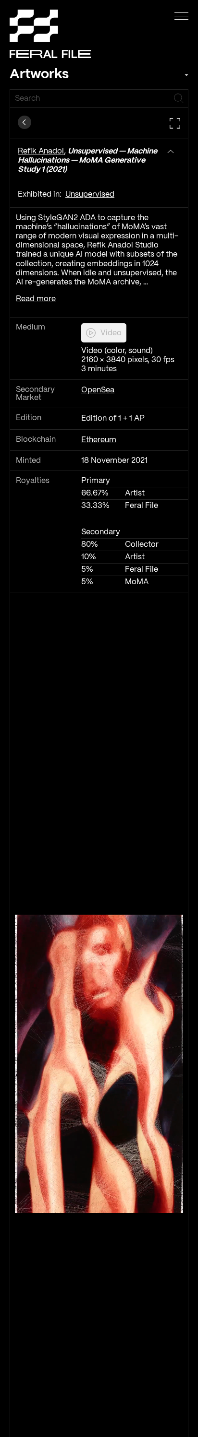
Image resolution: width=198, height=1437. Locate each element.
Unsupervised (89, 194)
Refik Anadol (41, 151)
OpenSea (97, 390)
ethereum (98, 440)
